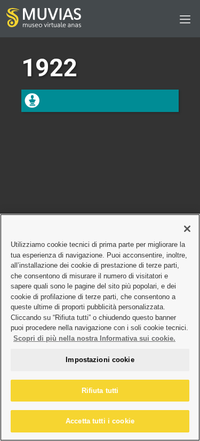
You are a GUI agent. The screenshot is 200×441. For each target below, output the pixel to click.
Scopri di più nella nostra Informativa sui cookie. (94, 338)
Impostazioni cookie (100, 360)
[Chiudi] (187, 228)
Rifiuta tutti (100, 391)
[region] (100, 327)
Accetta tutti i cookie (100, 421)
